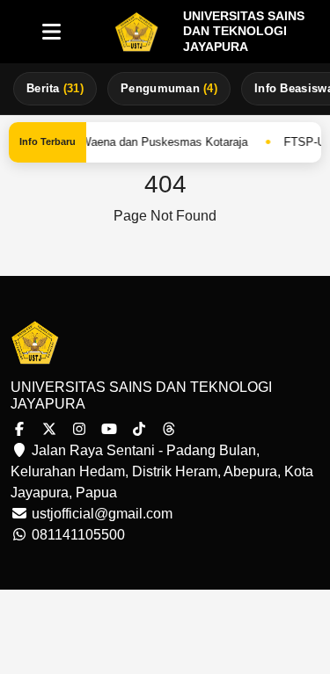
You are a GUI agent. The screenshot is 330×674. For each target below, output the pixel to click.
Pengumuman (169, 88)
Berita (55, 88)
